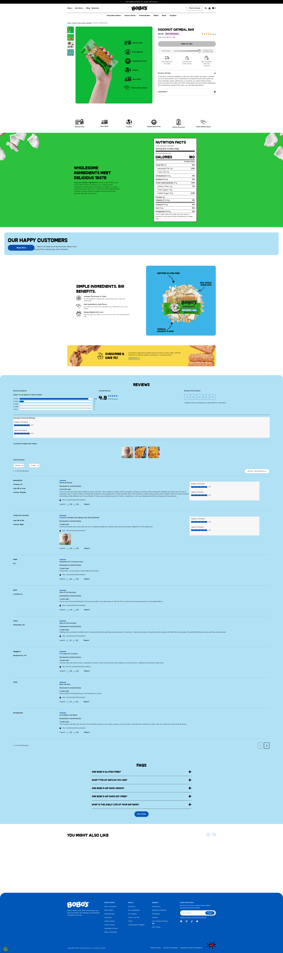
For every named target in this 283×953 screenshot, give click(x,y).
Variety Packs (109, 921)
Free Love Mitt (134, 917)
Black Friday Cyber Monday (81, 23)
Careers (155, 917)
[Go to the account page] (209, 8)
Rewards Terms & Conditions (191, 948)
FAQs (130, 921)
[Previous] (120, 2)
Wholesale (156, 914)
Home (69, 23)
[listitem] (79, 123)
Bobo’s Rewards (110, 932)
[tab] (70, 30)
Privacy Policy (155, 948)
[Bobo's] (140, 8)
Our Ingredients (134, 910)
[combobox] (259, 471)
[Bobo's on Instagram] (186, 921)
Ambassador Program (136, 925)
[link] (112, 396)
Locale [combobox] (33, 465)
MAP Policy (156, 927)
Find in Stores (109, 925)
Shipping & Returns (159, 910)
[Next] (162, 2)
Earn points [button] (172, 34)
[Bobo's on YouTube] (197, 921)
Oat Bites (108, 917)
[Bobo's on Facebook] (181, 921)
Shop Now (21, 248)
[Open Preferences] (5, 949)
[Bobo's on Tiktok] (192, 921)
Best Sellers (108, 910)
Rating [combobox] (17, 465)
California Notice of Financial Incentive (193, 917)
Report (87, 504)
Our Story (131, 906)
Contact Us (156, 906)
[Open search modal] (206, 8)
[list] (141, 123)
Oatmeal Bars (109, 914)
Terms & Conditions (170, 948)
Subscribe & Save (111, 928)
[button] (187, 397)
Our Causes (132, 914)
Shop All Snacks (110, 906)
